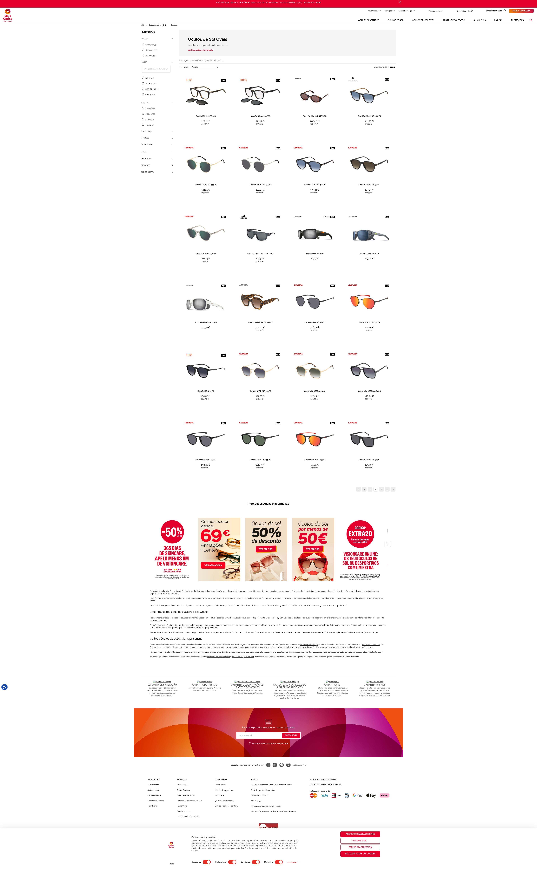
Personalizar (359, 841)
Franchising (152, 806)
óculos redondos (286, 625)
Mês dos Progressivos (224, 790)
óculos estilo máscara (371, 645)
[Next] (388, 544)
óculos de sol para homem (218, 657)
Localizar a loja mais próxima (325, 784)
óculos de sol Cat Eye (309, 645)
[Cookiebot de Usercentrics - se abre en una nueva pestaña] (171, 864)
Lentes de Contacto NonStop (189, 801)
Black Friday (220, 785)
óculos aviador (249, 625)
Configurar (292, 862)
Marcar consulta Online (323, 779)
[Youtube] (275, 765)
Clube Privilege (405, 11)
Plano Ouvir (182, 806)
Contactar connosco (259, 795)
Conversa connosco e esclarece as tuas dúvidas (271, 785)
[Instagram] (288, 765)
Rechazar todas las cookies (360, 854)
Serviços (388, 11)
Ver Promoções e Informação (200, 50)
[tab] (158, 38)
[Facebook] (268, 765)
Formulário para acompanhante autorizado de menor (273, 811)
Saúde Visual (182, 785)
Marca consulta (521, 11)
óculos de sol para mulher (243, 657)
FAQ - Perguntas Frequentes (263, 790)
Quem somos (153, 785)
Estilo (165, 25)
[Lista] (385, 67)
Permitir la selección (360, 847)
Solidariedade (153, 790)
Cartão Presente (184, 811)
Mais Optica (373, 11)
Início (143, 25)
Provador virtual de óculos (188, 816)
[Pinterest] (281, 765)
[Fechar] (400, 2)
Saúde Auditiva (183, 790)
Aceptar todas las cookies (360, 834)
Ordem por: (183, 67)
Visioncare (219, 795)
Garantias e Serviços (185, 795)
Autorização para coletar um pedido (266, 806)
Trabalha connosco (156, 801)
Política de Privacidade (279, 743)
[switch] (232, 862)
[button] (531, 20)
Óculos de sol (154, 25)
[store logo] (7, 15)
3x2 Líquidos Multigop (224, 801)
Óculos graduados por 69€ (226, 806)
